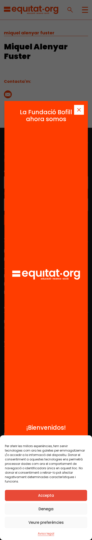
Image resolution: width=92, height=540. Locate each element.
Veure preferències (46, 522)
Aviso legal (46, 533)
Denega (46, 509)
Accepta (46, 495)
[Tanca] (79, 110)
